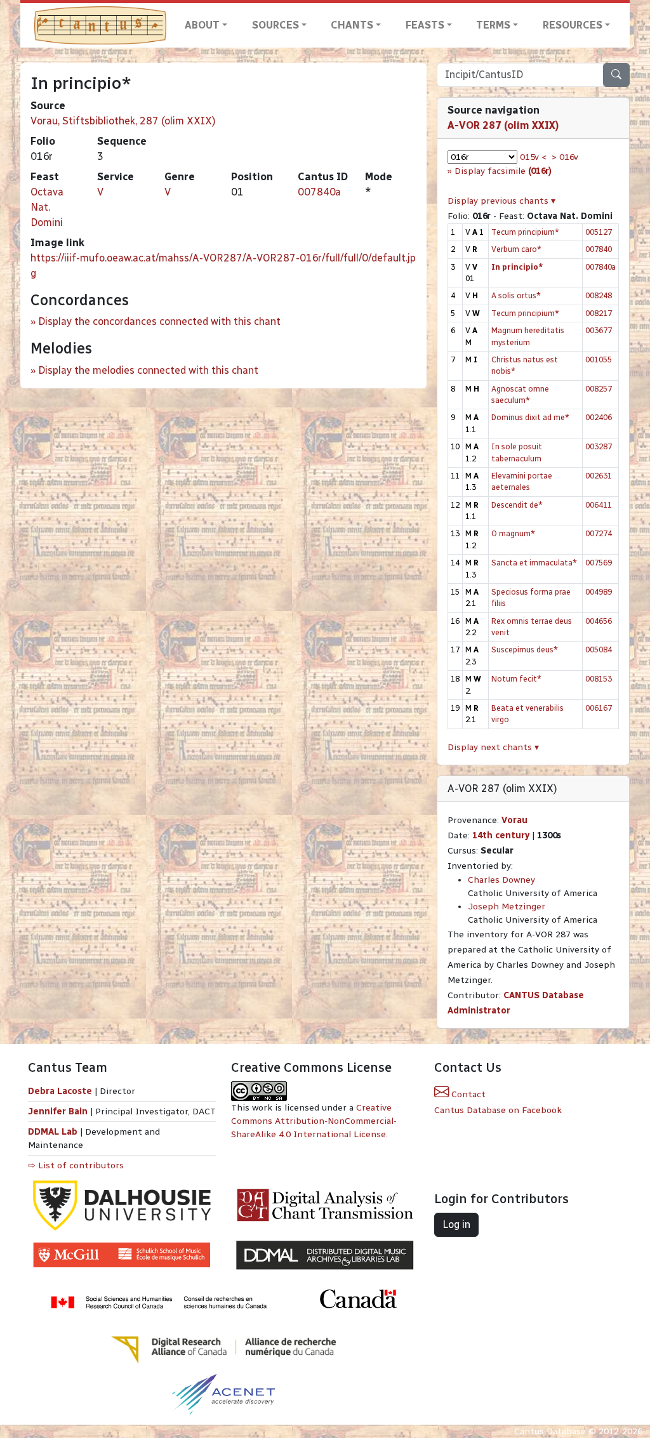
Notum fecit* (516, 678)
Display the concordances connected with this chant (159, 321)
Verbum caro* (516, 249)
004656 (598, 621)
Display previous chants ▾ (501, 200)
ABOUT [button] (202, 25)
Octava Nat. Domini (46, 207)
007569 (598, 562)
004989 (598, 592)
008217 (598, 313)
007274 (598, 533)
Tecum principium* (525, 232)
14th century (500, 835)
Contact (467, 1094)
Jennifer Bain (59, 1111)
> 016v (565, 157)
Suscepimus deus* (524, 649)
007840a (319, 192)
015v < (533, 157)
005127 (598, 232)
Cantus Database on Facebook (498, 1110)
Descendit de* (517, 505)
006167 (598, 708)
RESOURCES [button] (572, 25)
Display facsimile (503, 171)
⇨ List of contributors (76, 1165)
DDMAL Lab (52, 1131)
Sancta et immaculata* (534, 562)
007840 (598, 249)
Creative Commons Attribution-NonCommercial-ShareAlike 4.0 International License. (314, 1121)
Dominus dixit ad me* (530, 417)
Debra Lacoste (60, 1091)
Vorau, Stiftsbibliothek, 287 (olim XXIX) (123, 121)
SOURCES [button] (275, 25)
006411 (598, 505)
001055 (598, 359)
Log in (456, 1224)
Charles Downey (501, 879)
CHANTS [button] (352, 25)
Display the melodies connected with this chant (148, 370)
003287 (598, 446)
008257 (598, 388)
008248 (598, 295)
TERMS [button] (493, 25)
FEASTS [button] (425, 25)
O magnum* (513, 533)
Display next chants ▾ (493, 747)
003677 (598, 330)
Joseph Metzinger (506, 906)
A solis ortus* (516, 295)
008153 (598, 678)
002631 (598, 475)
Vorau (514, 820)
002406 (598, 417)
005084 (598, 649)
